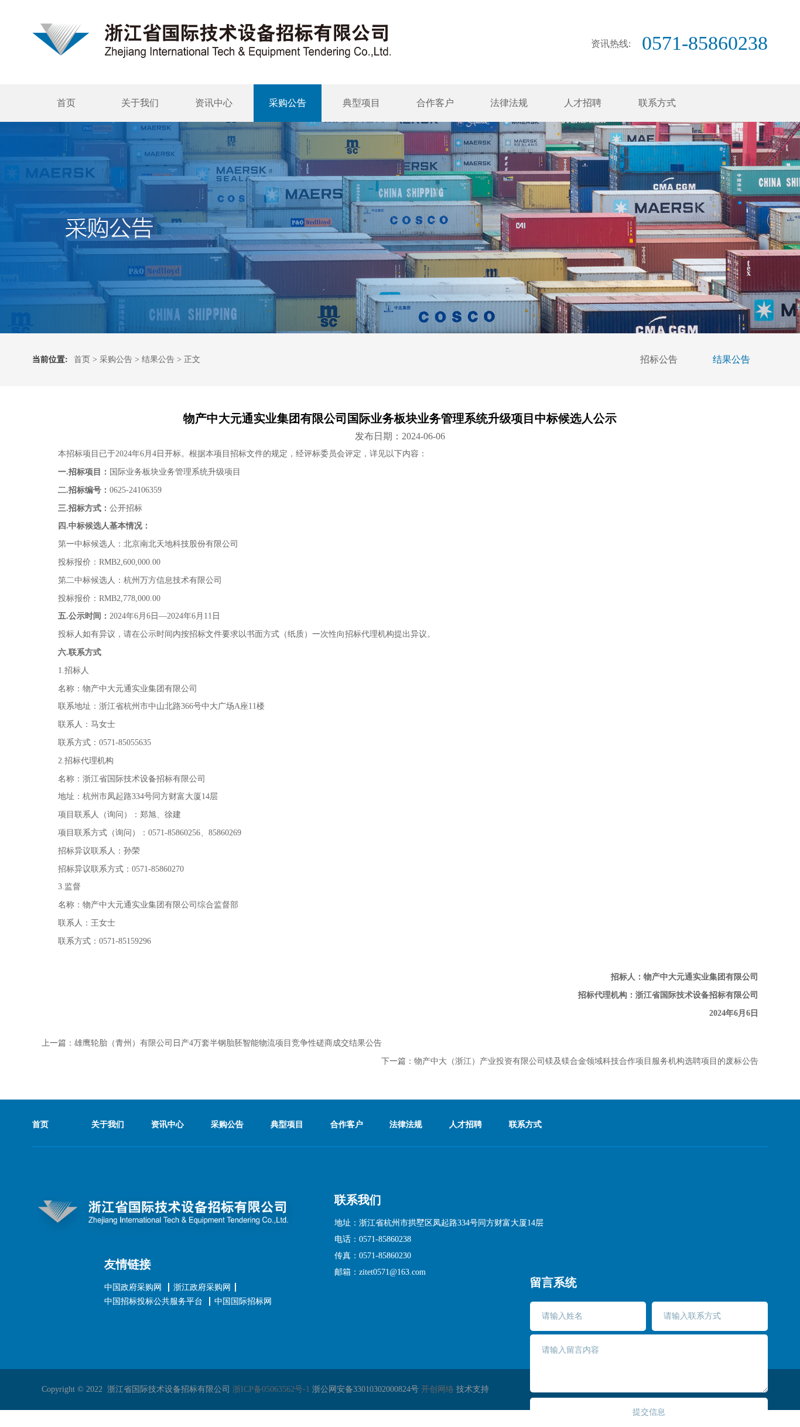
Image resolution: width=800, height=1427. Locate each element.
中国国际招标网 (243, 1302)
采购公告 (287, 103)
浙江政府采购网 (202, 1287)
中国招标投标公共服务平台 (153, 1302)
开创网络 (437, 1389)
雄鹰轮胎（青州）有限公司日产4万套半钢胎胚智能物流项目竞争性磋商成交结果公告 (228, 1043)
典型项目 (361, 103)
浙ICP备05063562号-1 (271, 1389)
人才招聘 (582, 103)
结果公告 (158, 359)
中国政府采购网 (133, 1287)
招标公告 (659, 359)
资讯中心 (214, 103)
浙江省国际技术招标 (211, 40)
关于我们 (140, 103)
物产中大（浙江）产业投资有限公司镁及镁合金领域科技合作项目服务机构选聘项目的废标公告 (586, 1061)
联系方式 (657, 103)
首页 (66, 103)
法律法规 (509, 103)
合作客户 (435, 103)
